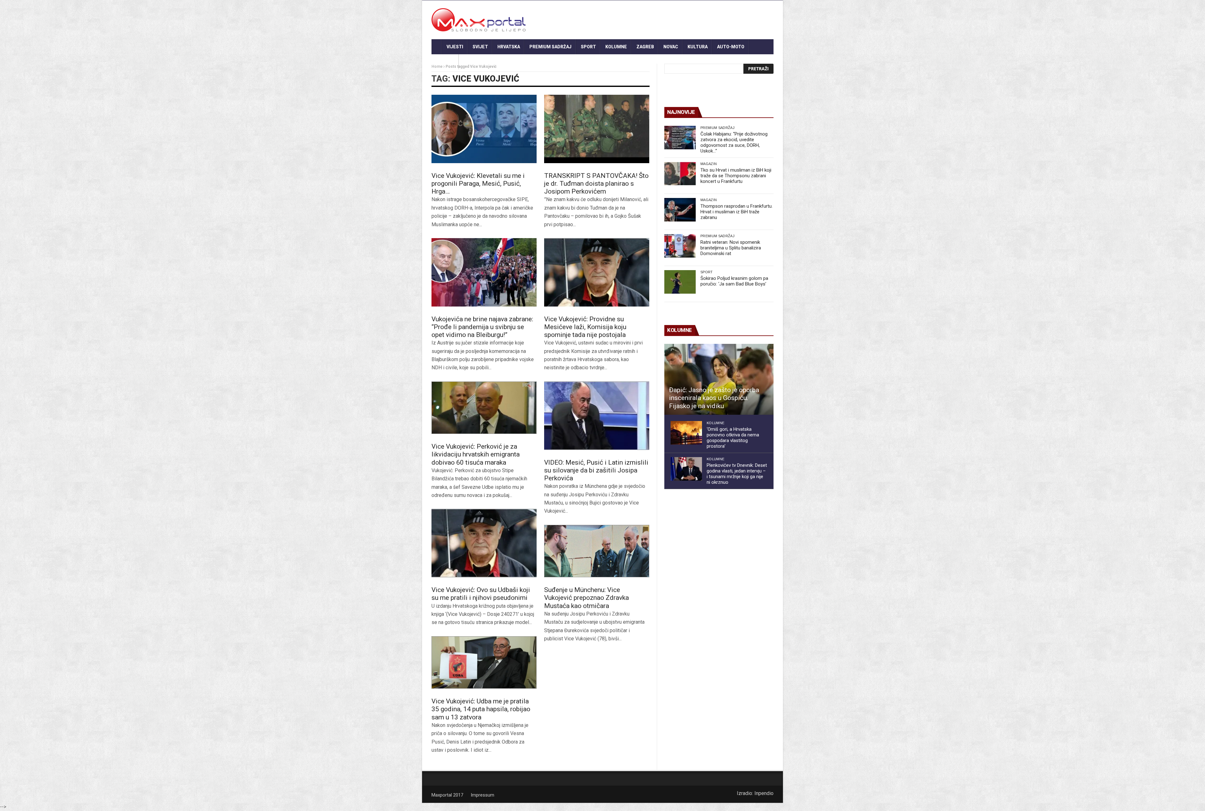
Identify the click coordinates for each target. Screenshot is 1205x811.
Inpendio (764, 793)
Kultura (698, 46)
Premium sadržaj (550, 46)
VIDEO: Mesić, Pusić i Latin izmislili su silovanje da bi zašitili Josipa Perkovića (596, 470)
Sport (588, 46)
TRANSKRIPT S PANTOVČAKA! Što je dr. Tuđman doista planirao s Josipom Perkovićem (596, 183)
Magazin (708, 164)
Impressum (482, 795)
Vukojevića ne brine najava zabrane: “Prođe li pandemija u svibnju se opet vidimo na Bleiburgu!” (482, 327)
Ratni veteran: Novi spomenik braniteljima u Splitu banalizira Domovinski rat (730, 247)
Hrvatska (508, 46)
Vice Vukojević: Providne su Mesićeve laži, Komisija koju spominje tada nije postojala (585, 327)
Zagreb (645, 46)
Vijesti (455, 46)
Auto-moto (730, 46)
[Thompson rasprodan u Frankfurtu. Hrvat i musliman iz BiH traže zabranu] (680, 209)
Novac (670, 46)
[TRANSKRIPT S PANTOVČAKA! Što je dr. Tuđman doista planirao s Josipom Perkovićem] (596, 129)
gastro (445, 61)
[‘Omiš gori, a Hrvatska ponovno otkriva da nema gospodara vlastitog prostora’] (686, 433)
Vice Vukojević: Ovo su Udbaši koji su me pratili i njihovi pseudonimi (480, 593)
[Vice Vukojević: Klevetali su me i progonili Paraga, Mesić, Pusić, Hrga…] (484, 129)
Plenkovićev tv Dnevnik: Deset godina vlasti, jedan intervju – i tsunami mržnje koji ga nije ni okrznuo (737, 473)
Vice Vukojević (486, 79)
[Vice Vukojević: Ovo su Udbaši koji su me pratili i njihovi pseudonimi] (484, 543)
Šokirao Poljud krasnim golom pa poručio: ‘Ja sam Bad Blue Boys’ (734, 281)
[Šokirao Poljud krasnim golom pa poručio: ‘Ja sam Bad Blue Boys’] (680, 282)
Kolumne (616, 46)
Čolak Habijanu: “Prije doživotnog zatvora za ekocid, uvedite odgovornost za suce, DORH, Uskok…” (734, 142)
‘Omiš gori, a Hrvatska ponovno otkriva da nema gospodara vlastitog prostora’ (733, 437)
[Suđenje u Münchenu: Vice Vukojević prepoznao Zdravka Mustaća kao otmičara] (596, 551)
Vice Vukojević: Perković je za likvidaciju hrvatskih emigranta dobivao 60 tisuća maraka (475, 454)
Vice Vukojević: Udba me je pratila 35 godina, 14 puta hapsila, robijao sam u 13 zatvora (480, 709)
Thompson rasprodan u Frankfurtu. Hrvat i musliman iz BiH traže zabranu (736, 211)
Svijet (480, 46)
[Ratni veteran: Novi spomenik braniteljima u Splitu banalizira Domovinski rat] (680, 246)
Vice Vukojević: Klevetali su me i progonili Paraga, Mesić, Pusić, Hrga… (478, 183)
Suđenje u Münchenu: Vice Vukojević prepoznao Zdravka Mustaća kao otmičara (586, 597)
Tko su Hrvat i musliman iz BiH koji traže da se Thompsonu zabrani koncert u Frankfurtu (735, 175)
